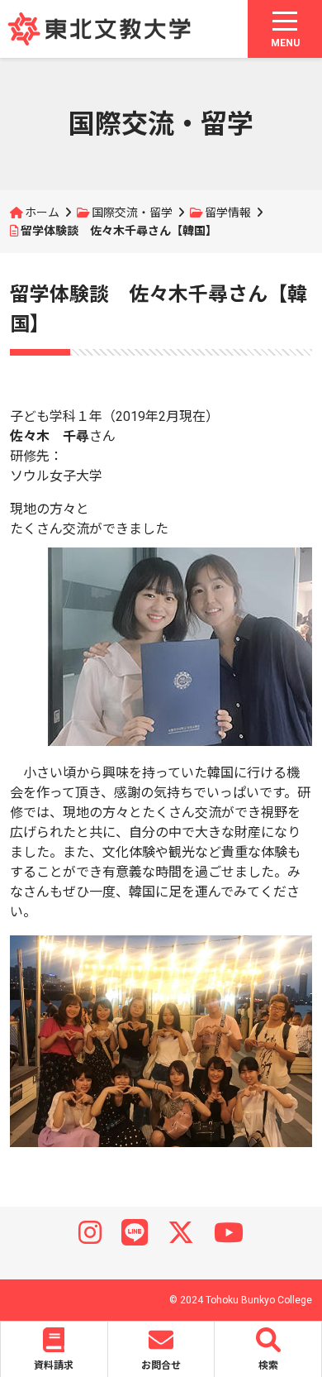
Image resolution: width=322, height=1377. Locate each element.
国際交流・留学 (132, 212)
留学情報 (228, 212)
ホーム (42, 212)
